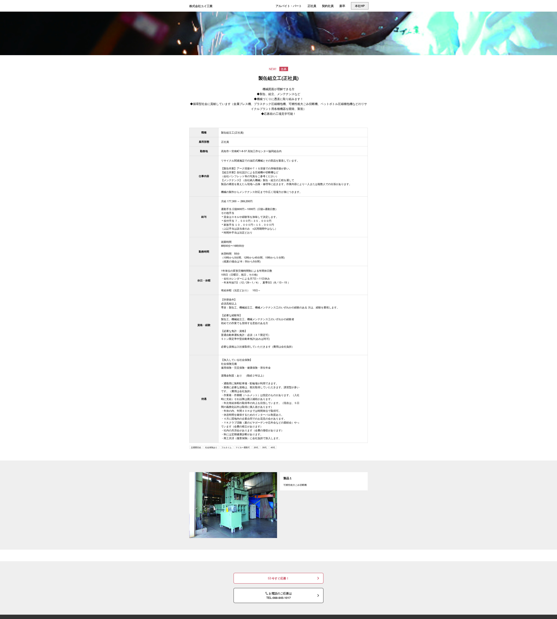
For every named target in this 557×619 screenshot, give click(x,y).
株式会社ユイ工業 (201, 6)
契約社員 (328, 6)
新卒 (342, 6)
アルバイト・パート (289, 6)
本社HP (360, 6)
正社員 (312, 6)
